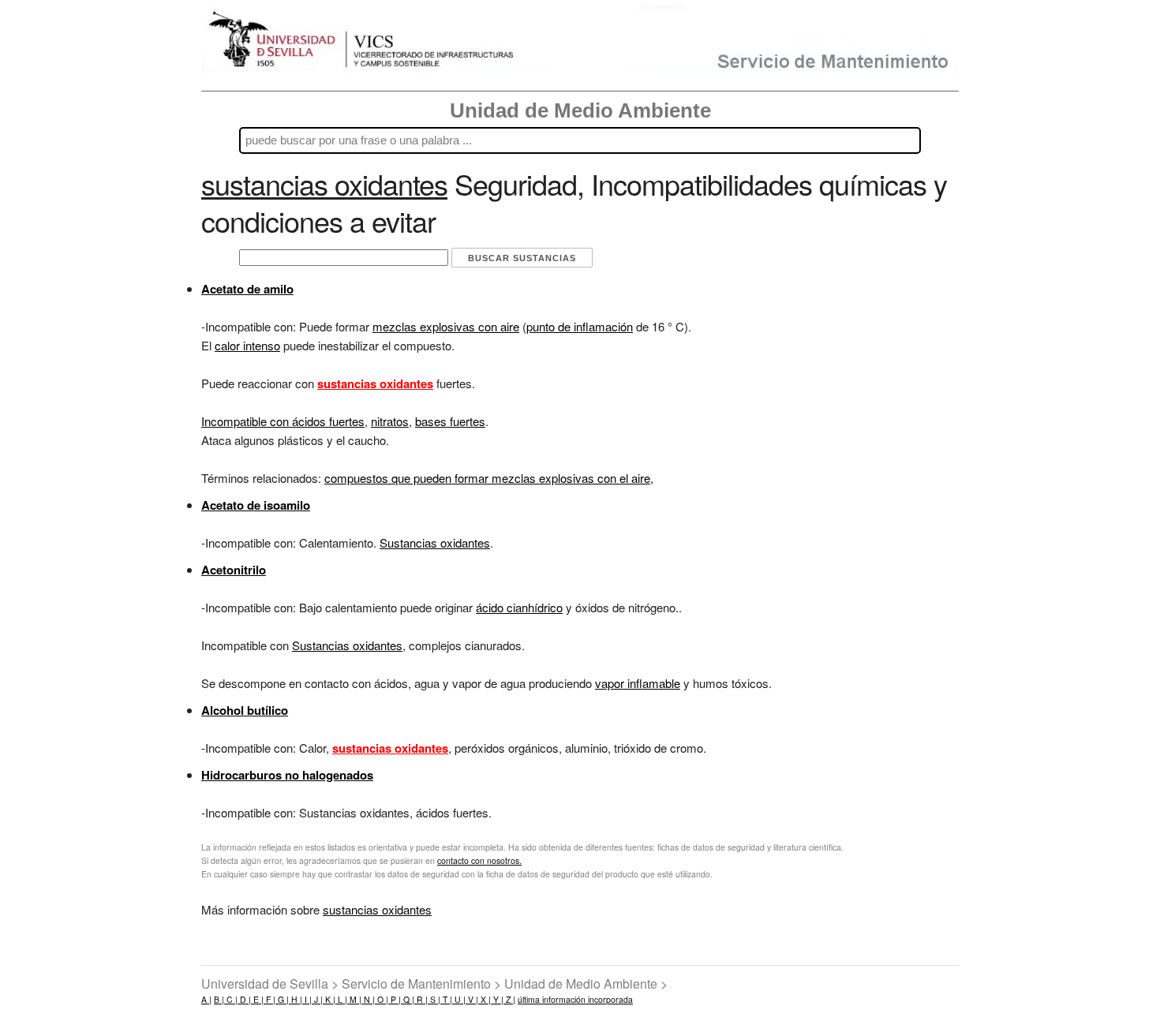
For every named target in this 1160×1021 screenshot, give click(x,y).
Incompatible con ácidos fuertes (283, 421)
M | (354, 999)
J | (317, 999)
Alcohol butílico (244, 710)
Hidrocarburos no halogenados (287, 775)
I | (307, 999)
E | (257, 999)
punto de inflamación (579, 326)
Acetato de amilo (247, 288)
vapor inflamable (637, 683)
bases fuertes (450, 421)
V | (472, 999)
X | (484, 999)
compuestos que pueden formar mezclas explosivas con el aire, (488, 477)
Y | (497, 999)
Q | (407, 999)
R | (421, 999)
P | (394, 999)
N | (368, 999)
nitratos (390, 421)
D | (244, 999)
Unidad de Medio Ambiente (580, 110)
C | (231, 999)
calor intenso (247, 345)
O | (381, 999)
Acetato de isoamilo (255, 505)
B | (219, 999)
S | (434, 999)
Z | (509, 999)
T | (446, 999)
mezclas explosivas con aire (445, 326)
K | (329, 999)
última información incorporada (575, 999)
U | (459, 999)
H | (295, 999)
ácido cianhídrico (519, 607)
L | (341, 999)
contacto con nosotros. (479, 860)
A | (206, 999)
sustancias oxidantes (377, 909)
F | (269, 999)
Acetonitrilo (233, 569)
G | (282, 999)
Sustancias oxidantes (435, 542)
